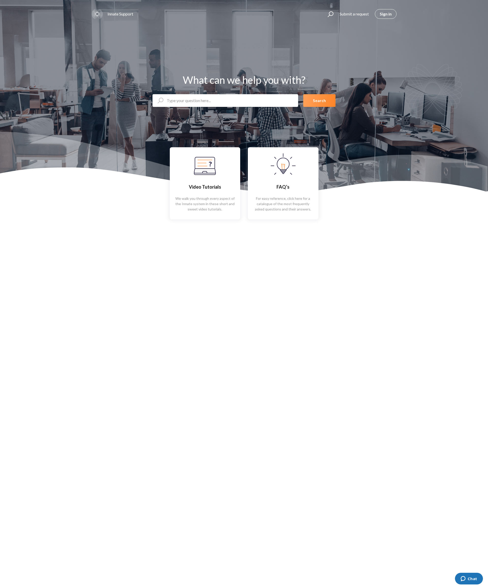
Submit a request (354, 13)
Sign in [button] (386, 13)
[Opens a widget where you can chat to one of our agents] (469, 579)
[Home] (97, 14)
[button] (328, 14)
